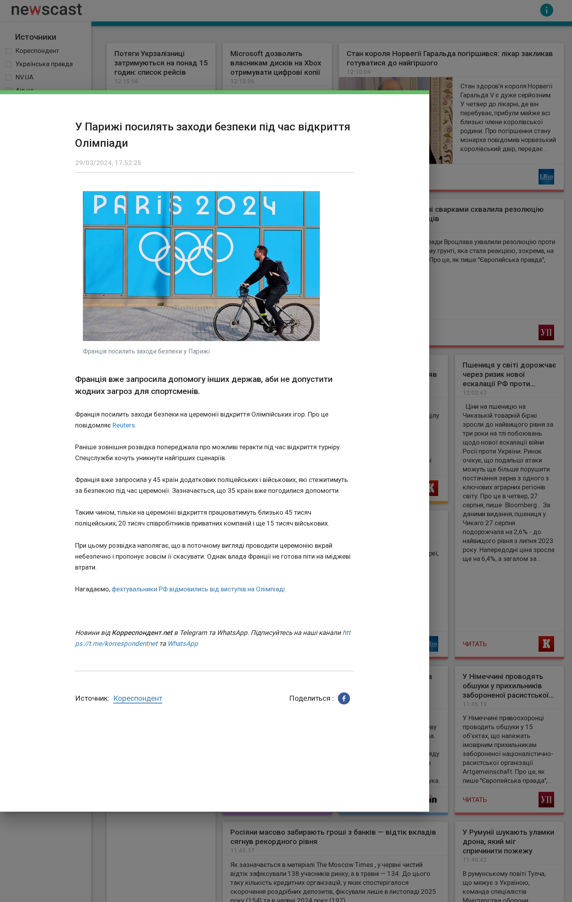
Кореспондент (137, 698)
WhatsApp (182, 643)
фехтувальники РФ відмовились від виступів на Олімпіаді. (199, 589)
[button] (344, 698)
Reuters (123, 425)
